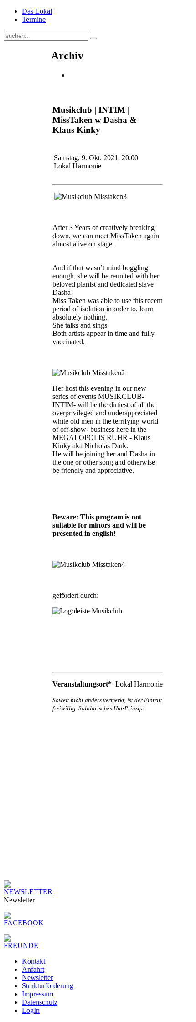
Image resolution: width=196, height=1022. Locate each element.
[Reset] (93, 38)
